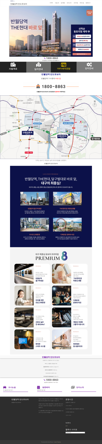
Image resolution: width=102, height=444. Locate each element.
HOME (51, 2)
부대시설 (82, 2)
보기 (67, 425)
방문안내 (88, 2)
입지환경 (63, 2)
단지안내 (89, 68)
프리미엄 (76, 2)
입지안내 (38, 69)
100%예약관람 (63, 68)
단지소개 (69, 2)
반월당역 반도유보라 (18, 4)
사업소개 (57, 2)
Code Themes (57, 442)
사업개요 (13, 68)
